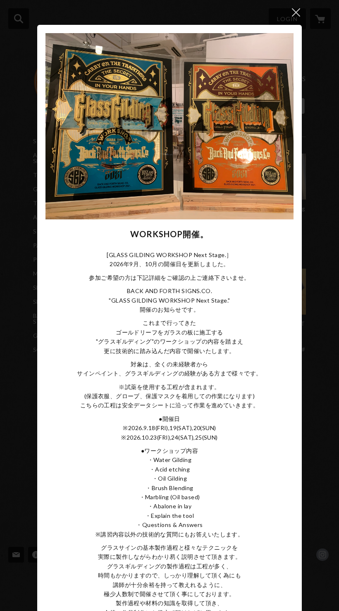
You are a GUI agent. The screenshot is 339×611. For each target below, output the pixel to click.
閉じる (296, 12)
